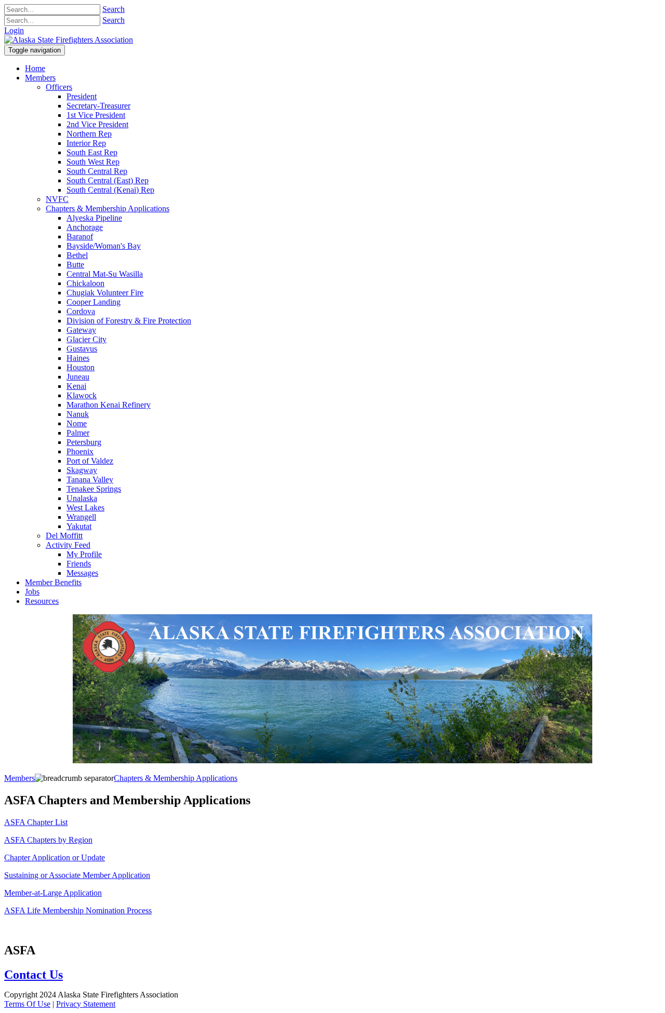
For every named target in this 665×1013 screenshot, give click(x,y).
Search (113, 9)
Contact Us (33, 974)
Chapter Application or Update (54, 857)
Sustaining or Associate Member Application (77, 875)
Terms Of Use (27, 1004)
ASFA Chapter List (36, 822)
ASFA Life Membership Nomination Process (78, 910)
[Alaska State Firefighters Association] (68, 39)
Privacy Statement (85, 1004)
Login (14, 30)
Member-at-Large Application (53, 892)
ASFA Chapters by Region (48, 839)
